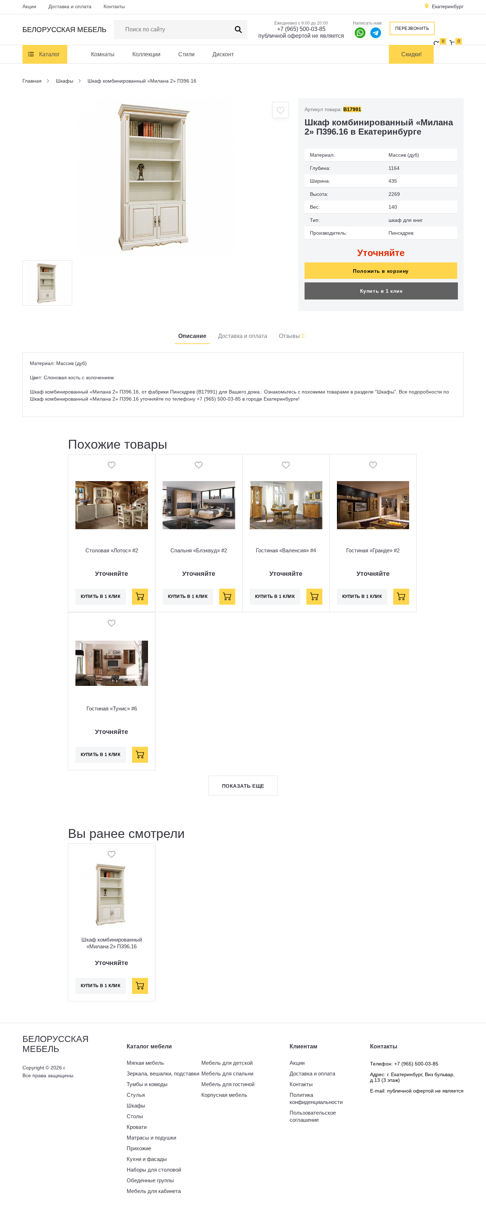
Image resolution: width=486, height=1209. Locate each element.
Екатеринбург (448, 6)
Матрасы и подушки (151, 1138)
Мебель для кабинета (154, 1191)
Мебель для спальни (227, 1073)
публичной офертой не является (301, 36)
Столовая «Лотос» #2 (111, 550)
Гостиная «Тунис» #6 (111, 708)
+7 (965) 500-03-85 (301, 29)
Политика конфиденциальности (316, 1098)
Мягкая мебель (145, 1063)
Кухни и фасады (147, 1159)
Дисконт (223, 54)
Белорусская (64, 29)
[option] (155, 176)
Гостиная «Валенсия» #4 (286, 550)
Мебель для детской (227, 1063)
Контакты (114, 6)
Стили (186, 54)
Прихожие (139, 1148)
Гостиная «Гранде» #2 (373, 550)
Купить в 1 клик (381, 291)
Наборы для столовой (154, 1170)
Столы (135, 1116)
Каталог (49, 54)
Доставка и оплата (69, 6)
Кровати (137, 1127)
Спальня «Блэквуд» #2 (198, 550)
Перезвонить (412, 28)
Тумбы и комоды (147, 1084)
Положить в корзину (380, 271)
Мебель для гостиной (227, 1084)
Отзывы (292, 336)
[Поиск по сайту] (238, 29)
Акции (29, 6)
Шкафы (136, 1106)
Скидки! (411, 54)
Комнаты (103, 54)
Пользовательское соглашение (313, 1116)
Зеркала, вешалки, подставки (163, 1073)
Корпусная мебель (224, 1095)
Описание (192, 336)
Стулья (136, 1095)
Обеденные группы (150, 1180)
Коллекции (146, 54)
